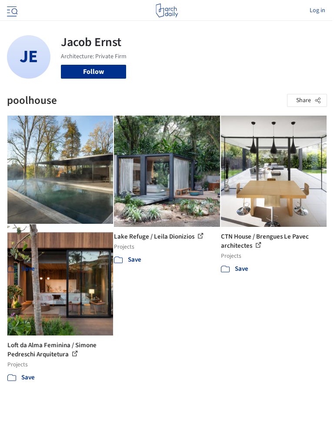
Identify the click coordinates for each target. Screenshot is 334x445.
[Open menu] (11, 10)
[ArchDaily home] (167, 10)
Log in (317, 10)
